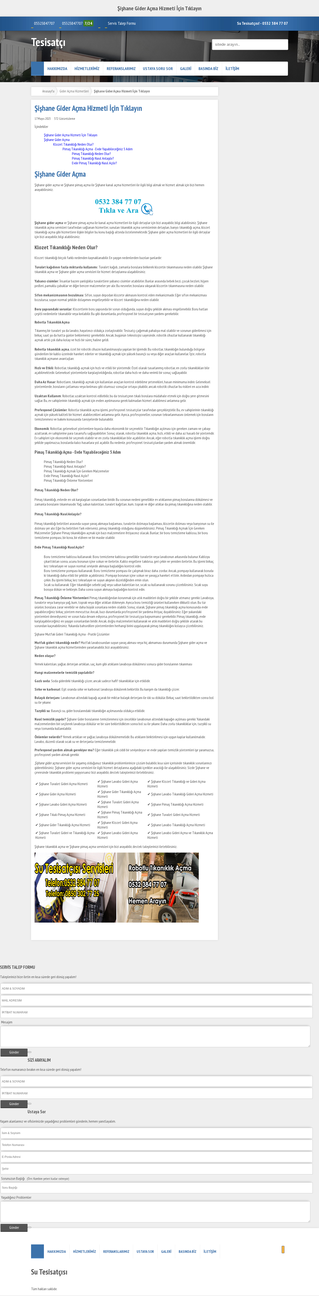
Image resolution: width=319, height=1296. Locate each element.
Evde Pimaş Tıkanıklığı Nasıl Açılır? (94, 163)
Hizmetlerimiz (86, 68)
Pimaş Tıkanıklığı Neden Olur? (91, 153)
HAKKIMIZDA (57, 68)
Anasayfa (48, 91)
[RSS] (283, 1249)
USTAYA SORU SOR (158, 68)
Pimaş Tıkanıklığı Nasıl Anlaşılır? (93, 158)
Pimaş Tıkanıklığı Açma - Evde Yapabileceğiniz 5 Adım (98, 149)
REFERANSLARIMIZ (121, 68)
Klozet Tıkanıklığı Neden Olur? (73, 144)
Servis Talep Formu (122, 23)
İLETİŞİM (232, 68)
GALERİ (185, 68)
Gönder (14, 1052)
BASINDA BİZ (208, 68)
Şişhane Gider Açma (57, 139)
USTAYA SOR (145, 1251)
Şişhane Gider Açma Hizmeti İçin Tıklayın (70, 135)
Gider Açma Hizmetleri (74, 91)
